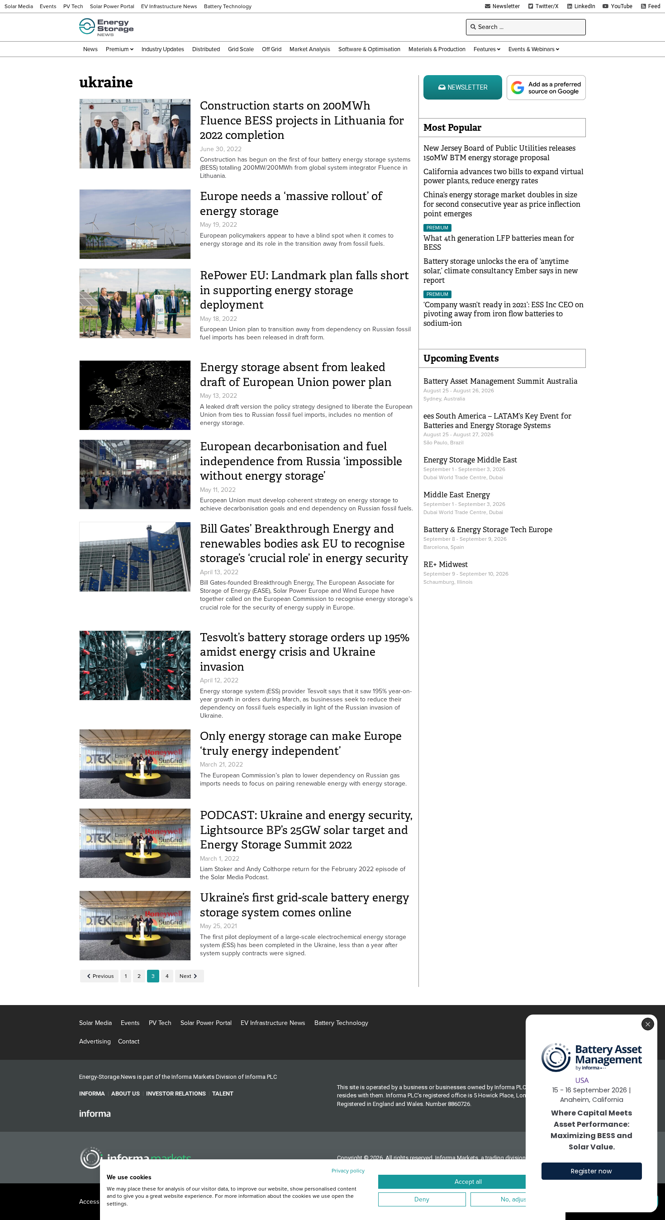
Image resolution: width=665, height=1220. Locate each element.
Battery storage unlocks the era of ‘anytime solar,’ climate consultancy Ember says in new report (500, 271)
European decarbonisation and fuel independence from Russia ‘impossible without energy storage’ (301, 461)
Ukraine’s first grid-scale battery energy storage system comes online (304, 905)
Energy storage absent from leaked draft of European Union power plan (296, 374)
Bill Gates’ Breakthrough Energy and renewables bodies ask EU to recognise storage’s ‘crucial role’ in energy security (304, 543)
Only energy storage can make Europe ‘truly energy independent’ (301, 743)
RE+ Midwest (445, 564)
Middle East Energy (456, 495)
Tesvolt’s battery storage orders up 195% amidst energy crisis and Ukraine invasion (305, 652)
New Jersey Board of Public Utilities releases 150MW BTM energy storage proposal (499, 152)
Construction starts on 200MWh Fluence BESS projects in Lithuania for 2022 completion (302, 120)
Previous (103, 976)
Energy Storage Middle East (470, 460)
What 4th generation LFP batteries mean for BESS (498, 243)
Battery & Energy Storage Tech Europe (487, 529)
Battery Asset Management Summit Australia (500, 381)
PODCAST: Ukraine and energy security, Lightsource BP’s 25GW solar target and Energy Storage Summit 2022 (306, 830)
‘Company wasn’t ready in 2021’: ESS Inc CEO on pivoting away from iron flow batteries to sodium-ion (503, 314)
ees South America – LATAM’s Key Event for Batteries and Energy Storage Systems (497, 420)
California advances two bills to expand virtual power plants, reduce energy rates (503, 176)
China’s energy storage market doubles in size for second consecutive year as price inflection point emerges (501, 204)
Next (185, 976)
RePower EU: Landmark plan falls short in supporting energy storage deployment (304, 290)
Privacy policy (348, 1171)
